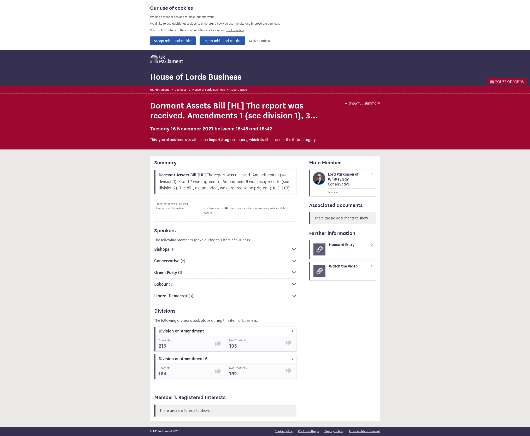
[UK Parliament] (167, 59)
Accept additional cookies (173, 41)
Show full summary (364, 103)
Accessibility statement (364, 431)
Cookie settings (259, 41)
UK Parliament (159, 90)
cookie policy (235, 30)
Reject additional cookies (222, 41)
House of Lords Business (195, 77)
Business (181, 90)
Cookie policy (284, 431)
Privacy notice (333, 431)
